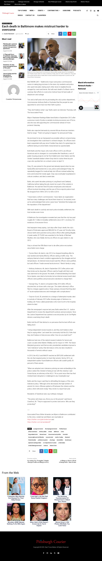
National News (7, 23)
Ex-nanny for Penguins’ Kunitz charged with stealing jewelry (38, 461)
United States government (34, 445)
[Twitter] (65, 34)
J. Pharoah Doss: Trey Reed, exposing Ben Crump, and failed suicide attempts (10, 57)
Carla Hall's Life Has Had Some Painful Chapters (39, 497)
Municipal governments (51, 428)
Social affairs (60, 440)
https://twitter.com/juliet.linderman (39, 419)
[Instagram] (90, 10)
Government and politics (54, 434)
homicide (65, 434)
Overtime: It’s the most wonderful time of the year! (10, 66)
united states (61, 442)
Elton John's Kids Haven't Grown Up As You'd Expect (39, 523)
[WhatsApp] (74, 34)
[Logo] (51, 541)
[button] (97, 15)
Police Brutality (32, 440)
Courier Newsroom (9, 33)
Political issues (63, 428)
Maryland (67, 437)
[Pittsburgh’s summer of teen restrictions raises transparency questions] (21, 45)
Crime (62, 431)
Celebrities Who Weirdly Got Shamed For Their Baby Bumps (16, 498)
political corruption (43, 440)
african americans (32, 431)
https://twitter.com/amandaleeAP (39, 422)
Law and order (49, 437)
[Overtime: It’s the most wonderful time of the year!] (21, 66)
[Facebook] (87, 10)
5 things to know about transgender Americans (67, 461)
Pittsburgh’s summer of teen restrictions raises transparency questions (10, 46)
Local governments (38, 428)
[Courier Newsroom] (14, 91)
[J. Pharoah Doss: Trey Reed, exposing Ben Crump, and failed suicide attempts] (21, 56)
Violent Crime (53, 445)
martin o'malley (59, 437)
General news (43, 434)
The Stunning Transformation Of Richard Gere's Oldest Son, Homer (62, 499)
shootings (52, 440)
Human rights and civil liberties (36, 437)
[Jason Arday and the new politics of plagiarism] (21, 75)
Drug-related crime (33, 434)
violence (45, 445)
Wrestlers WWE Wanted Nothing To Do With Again (16, 523)
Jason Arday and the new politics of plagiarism (10, 75)
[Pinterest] (70, 34)
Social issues (68, 440)
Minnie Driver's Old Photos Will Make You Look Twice (62, 523)
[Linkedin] (94, 10)
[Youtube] (98, 10)
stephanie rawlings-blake (34, 442)
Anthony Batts (42, 431)
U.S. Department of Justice (49, 442)
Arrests (50, 431)
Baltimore (56, 431)
